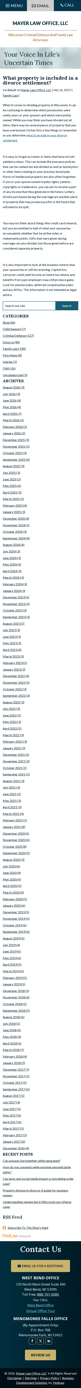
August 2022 (11, 702)
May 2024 (10, 564)
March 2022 (11, 735)
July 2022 (9, 708)
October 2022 (12, 689)
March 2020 (11, 892)
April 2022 (10, 728)
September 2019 (14, 931)
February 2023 (13, 663)
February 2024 (13, 584)
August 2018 (11, 1017)
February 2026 (13, 427)
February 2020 (13, 899)
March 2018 (11, 1050)
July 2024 (9, 551)
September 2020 (14, 853)
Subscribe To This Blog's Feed (28, 1227)
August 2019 (11, 938)
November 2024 (14, 525)
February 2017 (13, 1135)
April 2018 (10, 1043)
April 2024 (10, 571)
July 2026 (9, 394)
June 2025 (10, 479)
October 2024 (12, 531)
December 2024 (14, 518)
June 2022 (10, 715)
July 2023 (9, 630)
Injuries (8, 362)
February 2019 (13, 978)
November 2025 (14, 446)
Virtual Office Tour (40, 1311)
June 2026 (10, 400)
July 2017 (9, 1102)
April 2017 (10, 1122)
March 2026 (11, 420)
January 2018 (12, 1063)
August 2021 (11, 781)
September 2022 (14, 695)
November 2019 (14, 918)
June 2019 (10, 951)
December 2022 (14, 676)
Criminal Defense (14, 335)
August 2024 (11, 544)
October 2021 (12, 768)
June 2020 (10, 873)
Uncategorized (13, 375)
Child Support (12, 329)
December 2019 (14, 912)
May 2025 (10, 486)
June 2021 (10, 794)
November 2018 (14, 997)
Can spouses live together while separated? (31, 1160)
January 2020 (12, 905)
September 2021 (14, 774)
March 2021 (11, 814)
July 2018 (9, 1023)
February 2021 (13, 820)
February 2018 (13, 1056)
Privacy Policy (49, 1378)
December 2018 (14, 991)
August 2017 (11, 1095)
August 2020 (11, 859)
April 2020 (10, 886)
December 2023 (14, 597)
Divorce (8, 342)
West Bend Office (40, 1305)
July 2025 (9, 472)
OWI (6, 368)
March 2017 (11, 1128)
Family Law (10, 95)
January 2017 (12, 1141)
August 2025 (11, 466)
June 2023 (10, 636)
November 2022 (14, 682)
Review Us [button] (40, 1355)
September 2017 (14, 1089)
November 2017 (14, 1076)
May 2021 (10, 800)
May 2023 (10, 643)
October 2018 (12, 1004)
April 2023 (10, 650)
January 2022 (12, 748)
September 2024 (14, 538)
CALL (69, 5)
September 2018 (14, 1010)
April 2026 (10, 413)
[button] (77, 1360)
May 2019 (10, 958)
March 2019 (11, 971)
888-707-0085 (48, 1294)
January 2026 (12, 433)
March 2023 (11, 656)
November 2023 (14, 604)
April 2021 (10, 807)
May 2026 (10, 407)
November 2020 (14, 840)
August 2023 (11, 623)
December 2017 (14, 1069)
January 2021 (12, 827)
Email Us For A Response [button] (42, 1266)
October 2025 (12, 453)
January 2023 (12, 669)
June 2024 (10, 558)
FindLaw (58, 1382)
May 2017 (10, 1115)
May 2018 (10, 1037)
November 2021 (14, 761)
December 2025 (14, 440)
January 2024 (12, 591)
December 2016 (14, 1148)
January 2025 (12, 512)
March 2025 (11, 499)
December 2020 (14, 833)
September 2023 (14, 617)
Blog (6, 322)
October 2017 (12, 1082)
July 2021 (9, 787)
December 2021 (14, 754)
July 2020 (9, 866)
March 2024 (11, 577)
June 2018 (10, 1030)
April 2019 (10, 964)
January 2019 (12, 984)
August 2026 (11, 387)
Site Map (31, 1378)
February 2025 (13, 505)
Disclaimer (14, 1378)
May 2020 (10, 879)
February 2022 (13, 741)
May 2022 (10, 722)
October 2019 (12, 925)
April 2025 (10, 492)
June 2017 (10, 1109)
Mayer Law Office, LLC (35, 90)
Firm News (10, 355)
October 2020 (12, 846)
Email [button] (43, 5)
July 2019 (9, 945)
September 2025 (14, 459)
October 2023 (12, 610)
